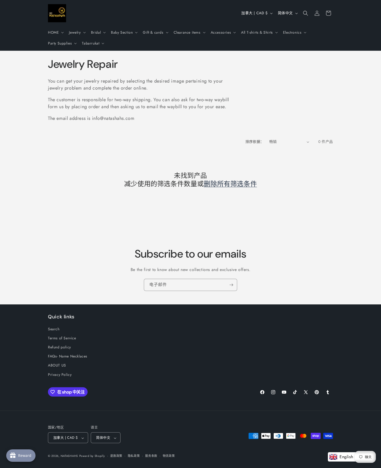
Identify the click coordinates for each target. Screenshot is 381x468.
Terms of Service (62, 337)
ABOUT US (57, 365)
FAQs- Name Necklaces (67, 356)
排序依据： (254, 141)
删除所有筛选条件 (230, 184)
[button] (55, 32)
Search (54, 328)
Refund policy (59, 346)
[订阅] (231, 285)
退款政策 (116, 456)
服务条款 (151, 456)
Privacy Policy (60, 374)
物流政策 (169, 456)
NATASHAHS (69, 456)
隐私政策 (134, 456)
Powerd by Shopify (92, 456)
